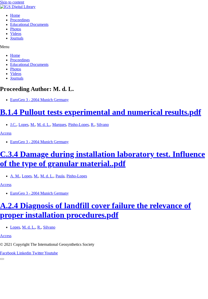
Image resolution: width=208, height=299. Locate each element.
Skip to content (12, 2)
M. (32, 124)
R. (93, 124)
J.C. (13, 124)
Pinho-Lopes (78, 124)
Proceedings (20, 20)
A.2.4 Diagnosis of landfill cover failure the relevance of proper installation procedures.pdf (95, 210)
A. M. (15, 176)
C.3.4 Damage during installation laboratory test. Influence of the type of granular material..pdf (102, 159)
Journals (16, 38)
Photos (15, 29)
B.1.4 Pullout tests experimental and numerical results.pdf (100, 112)
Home (15, 15)
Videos (15, 33)
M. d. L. (43, 124)
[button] (104, 47)
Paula (60, 176)
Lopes (23, 124)
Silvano (103, 124)
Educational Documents (29, 24)
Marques (59, 124)
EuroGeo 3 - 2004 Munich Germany (39, 100)
